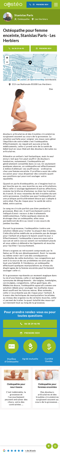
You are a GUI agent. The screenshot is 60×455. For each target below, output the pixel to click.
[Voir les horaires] (55, 446)
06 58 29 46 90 (18, 48)
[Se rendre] (49, 446)
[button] (30, 63)
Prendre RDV (42, 4)
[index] (13, 4)
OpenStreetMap (37, 79)
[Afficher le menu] (56, 4)
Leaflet (22, 79)
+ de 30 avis (30, 450)
